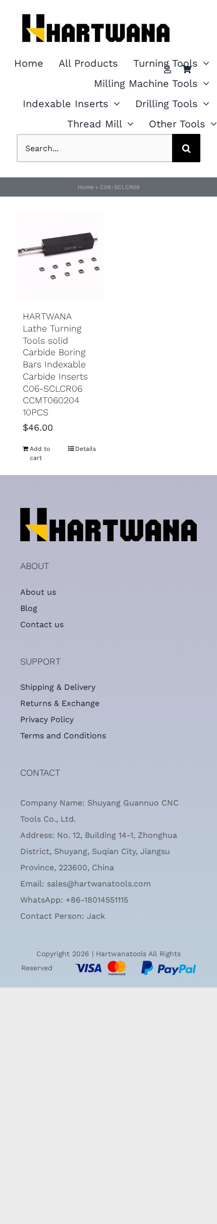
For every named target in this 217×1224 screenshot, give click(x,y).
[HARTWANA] (108, 512)
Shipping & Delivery (57, 687)
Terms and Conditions (63, 735)
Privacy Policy (47, 719)
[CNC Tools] (96, 7)
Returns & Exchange (59, 703)
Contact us (42, 624)
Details (85, 448)
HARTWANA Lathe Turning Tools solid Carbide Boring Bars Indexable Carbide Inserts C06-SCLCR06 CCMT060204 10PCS (55, 364)
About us (38, 592)
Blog (28, 608)
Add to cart (40, 453)
